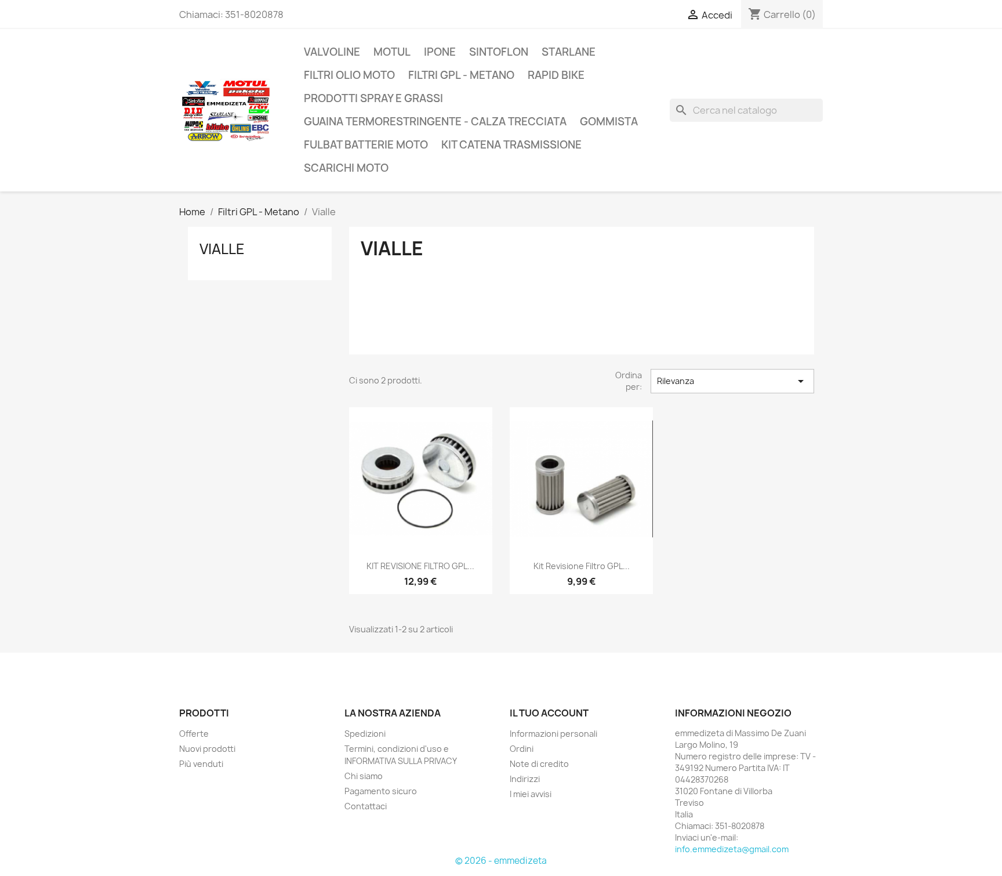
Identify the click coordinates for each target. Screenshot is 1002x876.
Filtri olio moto (349, 75)
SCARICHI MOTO (346, 168)
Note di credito (539, 763)
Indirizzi (525, 778)
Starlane (569, 52)
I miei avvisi (530, 793)
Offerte (194, 733)
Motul (392, 52)
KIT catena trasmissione (511, 144)
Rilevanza (732, 381)
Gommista (609, 121)
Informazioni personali (553, 733)
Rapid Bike (556, 75)
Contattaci (365, 806)
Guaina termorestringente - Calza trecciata (435, 121)
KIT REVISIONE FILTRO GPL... (420, 565)
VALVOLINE (332, 52)
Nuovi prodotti (207, 748)
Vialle (222, 249)
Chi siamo (363, 775)
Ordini (521, 748)
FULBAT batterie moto (366, 144)
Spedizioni (365, 733)
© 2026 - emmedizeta (501, 861)
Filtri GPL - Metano (461, 75)
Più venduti (201, 763)
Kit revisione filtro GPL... (581, 565)
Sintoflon (498, 52)
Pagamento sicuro (380, 791)
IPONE (440, 52)
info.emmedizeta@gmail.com (732, 849)
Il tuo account (549, 713)
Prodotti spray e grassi (373, 98)
